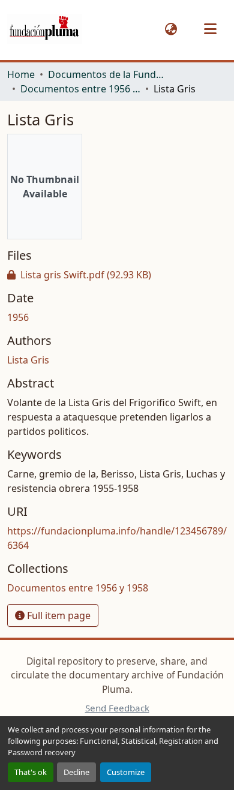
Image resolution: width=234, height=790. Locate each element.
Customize (126, 772)
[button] (44, 29)
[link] (117, 275)
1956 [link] (18, 317)
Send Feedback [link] (117, 708)
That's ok (30, 772)
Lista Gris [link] (28, 360)
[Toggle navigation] (210, 28)
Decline (76, 772)
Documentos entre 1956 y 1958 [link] (80, 88)
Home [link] (21, 74)
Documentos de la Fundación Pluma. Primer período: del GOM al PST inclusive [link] (108, 74)
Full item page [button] (58, 615)
